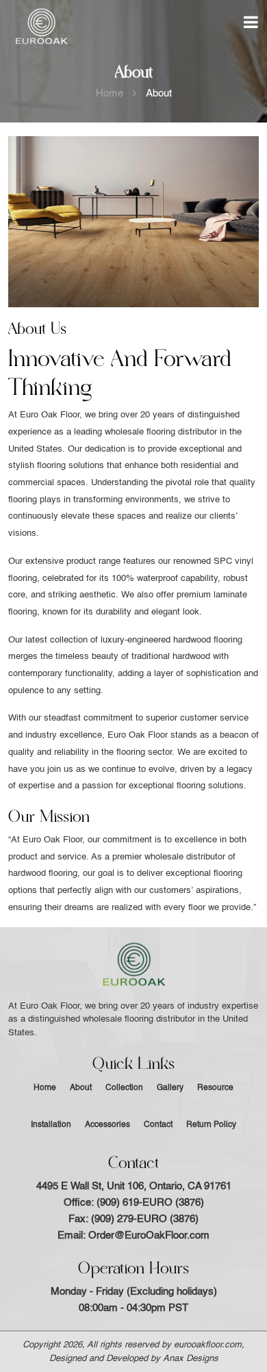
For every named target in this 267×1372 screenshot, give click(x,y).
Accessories (107, 1125)
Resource (215, 1088)
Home (109, 93)
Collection (124, 1088)
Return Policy (211, 1125)
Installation (51, 1125)
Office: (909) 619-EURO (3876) (134, 1203)
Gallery (170, 1088)
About (81, 1088)
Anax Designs (190, 1358)
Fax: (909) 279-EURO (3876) (133, 1219)
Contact (158, 1125)
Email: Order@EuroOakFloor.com (133, 1235)
